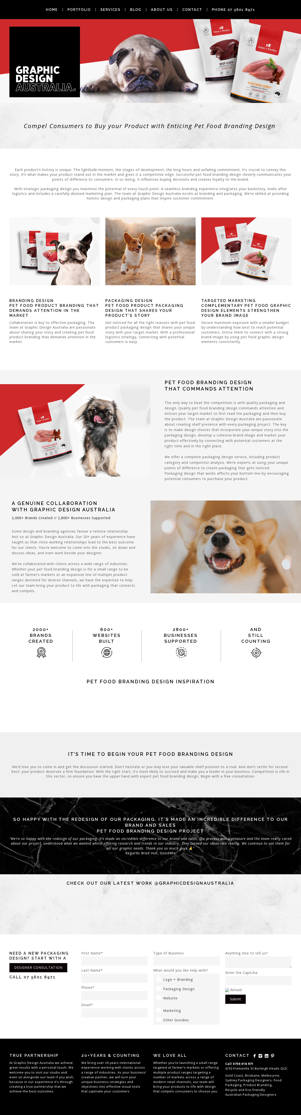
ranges (186, 1072)
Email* (87, 1005)
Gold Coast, (234, 1075)
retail (171, 1082)
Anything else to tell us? (246, 953)
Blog (135, 9)
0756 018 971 (243, 1064)
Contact (192, 9)
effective (113, 1086)
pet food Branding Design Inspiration (151, 681)
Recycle (231, 1090)
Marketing (172, 1010)
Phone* (88, 987)
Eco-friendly (255, 1090)
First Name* (92, 953)
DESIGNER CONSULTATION (38, 967)
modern (159, 1082)
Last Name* (92, 970)
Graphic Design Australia (34, 1063)
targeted (160, 1067)
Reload (236, 990)
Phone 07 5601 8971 (233, 9)
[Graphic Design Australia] (44, 62)
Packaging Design (179, 989)
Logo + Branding (178, 979)
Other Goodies (176, 1020)
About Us (162, 9)
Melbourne (270, 1075)
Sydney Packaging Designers (248, 1080)
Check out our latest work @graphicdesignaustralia (150, 883)
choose (204, 1091)
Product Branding (257, 1085)
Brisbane (252, 1075)
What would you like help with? (180, 970)
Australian (233, 1094)
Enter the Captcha (241, 972)
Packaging (251, 1094)
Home (52, 9)
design (210, 1086)
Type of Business (168, 953)
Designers (268, 1094)
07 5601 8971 (40, 977)
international (130, 1063)
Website (170, 998)
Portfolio (79, 9)
